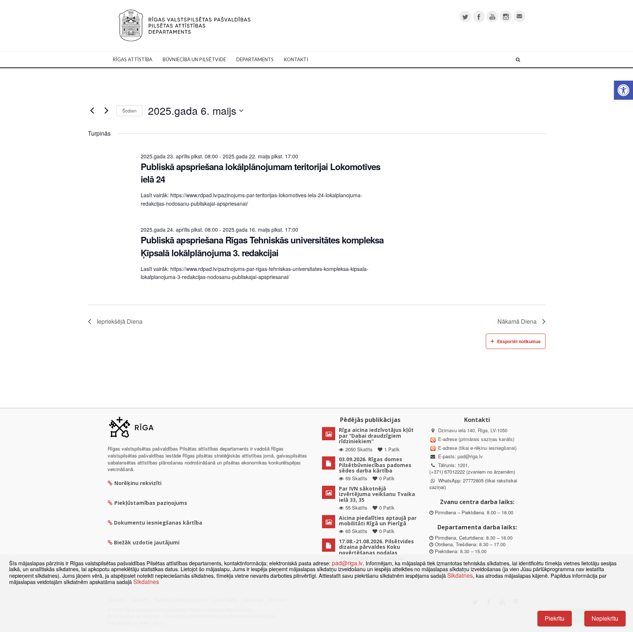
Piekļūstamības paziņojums (150, 502)
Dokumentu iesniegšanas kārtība (158, 522)
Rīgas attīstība (132, 59)
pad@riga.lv (470, 456)
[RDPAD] (185, 24)
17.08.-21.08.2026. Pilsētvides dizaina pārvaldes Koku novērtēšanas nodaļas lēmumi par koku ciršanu (376, 550)
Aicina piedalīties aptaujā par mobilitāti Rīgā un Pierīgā (378, 520)
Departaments (255, 59)
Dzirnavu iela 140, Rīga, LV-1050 (472, 430)
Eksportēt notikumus (519, 341)
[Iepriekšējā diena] (92, 110)
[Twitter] (465, 16)
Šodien (129, 110)
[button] (623, 90)
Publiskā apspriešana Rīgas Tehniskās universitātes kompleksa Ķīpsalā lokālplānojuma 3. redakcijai (262, 246)
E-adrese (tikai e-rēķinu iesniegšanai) (477, 447)
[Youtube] (492, 16)
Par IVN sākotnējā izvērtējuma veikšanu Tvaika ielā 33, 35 (377, 494)
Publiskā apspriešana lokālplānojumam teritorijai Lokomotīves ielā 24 (260, 172)
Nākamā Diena (517, 321)
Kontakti (296, 59)
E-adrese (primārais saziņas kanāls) (476, 439)
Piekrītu (554, 618)
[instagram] (506, 16)
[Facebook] (479, 16)
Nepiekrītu (605, 618)
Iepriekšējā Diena (119, 321)
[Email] (519, 16)
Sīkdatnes (460, 575)
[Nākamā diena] (106, 110)
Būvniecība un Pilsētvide (194, 59)
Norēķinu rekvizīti (138, 482)
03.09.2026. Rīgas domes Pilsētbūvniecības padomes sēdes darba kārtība (375, 465)
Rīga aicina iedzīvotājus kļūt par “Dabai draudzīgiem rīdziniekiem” (376, 435)
